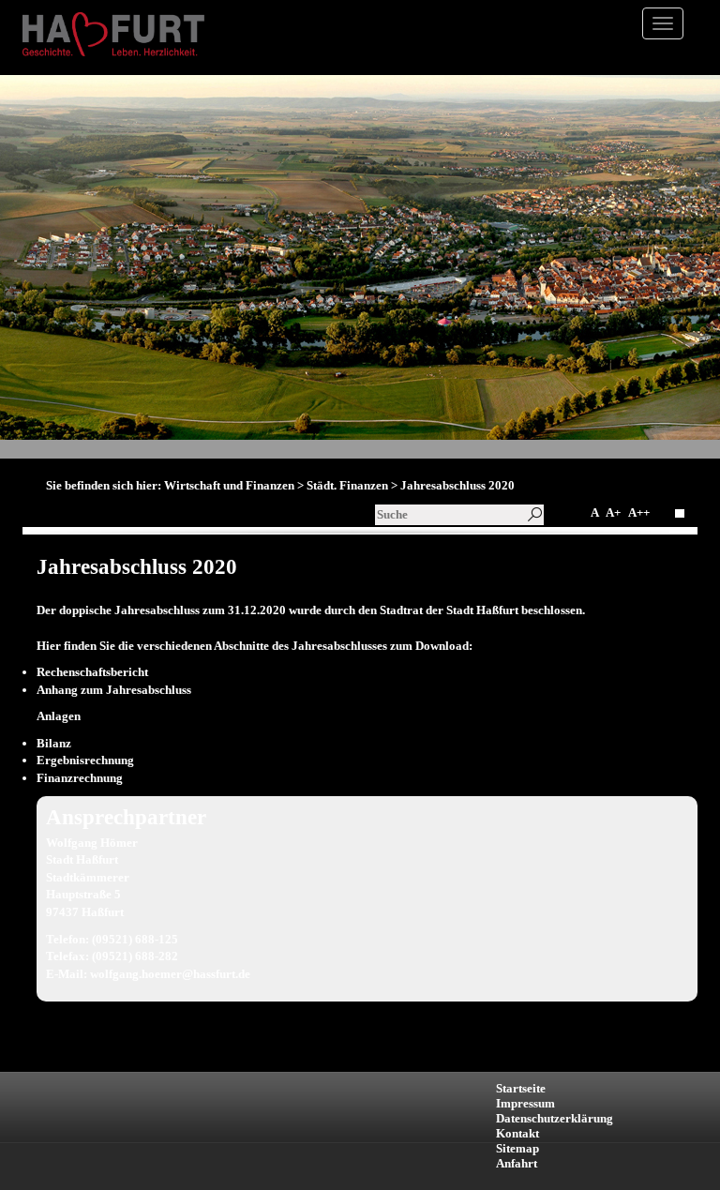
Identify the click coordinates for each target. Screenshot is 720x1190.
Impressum (525, 1103)
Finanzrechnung (80, 778)
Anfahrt (516, 1163)
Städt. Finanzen (347, 485)
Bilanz (54, 743)
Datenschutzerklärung (554, 1118)
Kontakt (517, 1133)
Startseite (521, 1088)
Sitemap (517, 1148)
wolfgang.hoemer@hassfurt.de (170, 974)
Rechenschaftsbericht (92, 672)
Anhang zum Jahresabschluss (114, 690)
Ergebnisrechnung (85, 760)
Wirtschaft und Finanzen (229, 485)
